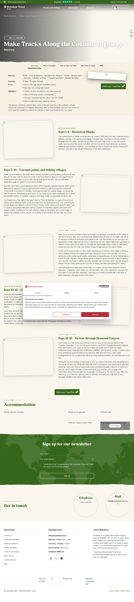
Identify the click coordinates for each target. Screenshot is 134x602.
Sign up (67, 476)
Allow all (95, 314)
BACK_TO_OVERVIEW (16, 38)
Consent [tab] (38, 293)
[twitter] (56, 558)
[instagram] (61, 558)
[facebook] (51, 558)
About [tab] (96, 293)
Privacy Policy (63, 467)
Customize (65, 314)
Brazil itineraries (10, 16)
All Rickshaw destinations (17, 2)
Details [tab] (67, 293)
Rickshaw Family (102, 555)
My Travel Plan (122, 8)
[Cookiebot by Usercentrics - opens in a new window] (100, 286)
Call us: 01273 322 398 (119, 2)
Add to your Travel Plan (114, 86)
